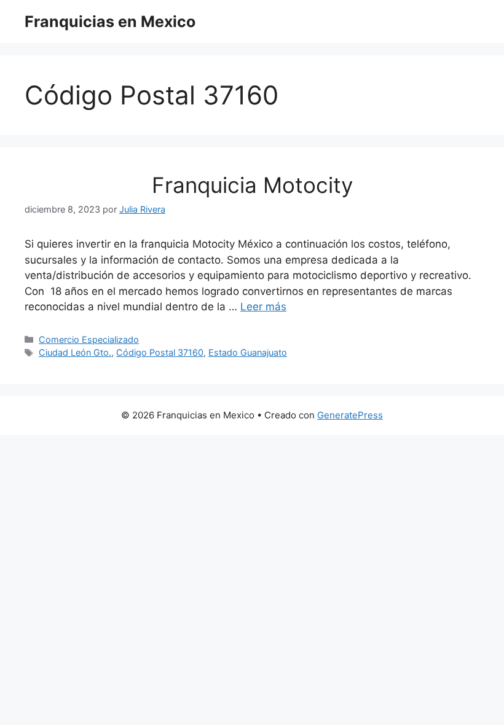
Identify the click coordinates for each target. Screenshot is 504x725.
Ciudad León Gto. (75, 352)
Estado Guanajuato (247, 352)
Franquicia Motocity (252, 185)
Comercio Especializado (89, 339)
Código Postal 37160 (159, 352)
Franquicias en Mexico (110, 21)
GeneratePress (350, 415)
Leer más (263, 306)
